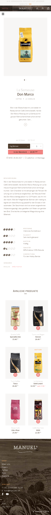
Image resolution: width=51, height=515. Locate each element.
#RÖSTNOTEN (17, 266)
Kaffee (5, 8)
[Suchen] (43, 8)
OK (30, 4)
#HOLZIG (7, 266)
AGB (4, 503)
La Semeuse (30, 99)
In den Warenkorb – (26, 152)
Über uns (6, 464)
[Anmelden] (37, 8)
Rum (4, 473)
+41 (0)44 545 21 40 (13, 488)
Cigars (5, 467)
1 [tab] (24, 80)
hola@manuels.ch (12, 491)
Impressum (7, 506)
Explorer (6, 476)
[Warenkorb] (48, 8)
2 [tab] (26, 80)
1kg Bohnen (14, 146)
